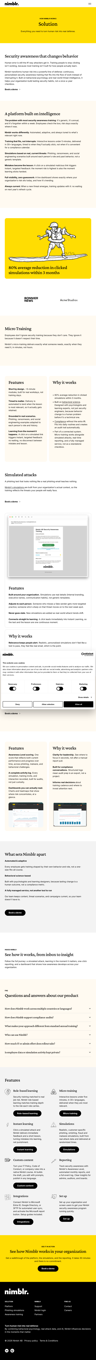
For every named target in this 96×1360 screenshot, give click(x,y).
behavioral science (71, 402)
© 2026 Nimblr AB (13, 1340)
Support (38, 1306)
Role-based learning (27, 1113)
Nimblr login (40, 1310)
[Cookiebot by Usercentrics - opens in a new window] (83, 654)
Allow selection (48, 704)
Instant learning (25, 1149)
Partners (38, 1314)
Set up (66, 1218)
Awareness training (14, 1314)
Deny (17, 704)
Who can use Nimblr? (16, 1034)
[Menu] (89, 3)
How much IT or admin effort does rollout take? (30, 1043)
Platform (9, 1306)
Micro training (70, 1113)
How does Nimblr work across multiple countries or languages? (38, 1008)
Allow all (78, 704)
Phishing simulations (14, 1310)
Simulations (69, 1149)
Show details (83, 697)
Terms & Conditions (49, 1340)
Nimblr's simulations (14, 487)
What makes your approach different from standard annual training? (41, 1026)
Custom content (25, 1185)
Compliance (60, 421)
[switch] (36, 688)
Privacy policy (31, 1340)
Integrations (23, 1222)
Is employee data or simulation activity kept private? (32, 1052)
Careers (68, 1310)
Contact (68, 1306)
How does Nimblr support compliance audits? (29, 1017)
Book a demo (11, 89)
